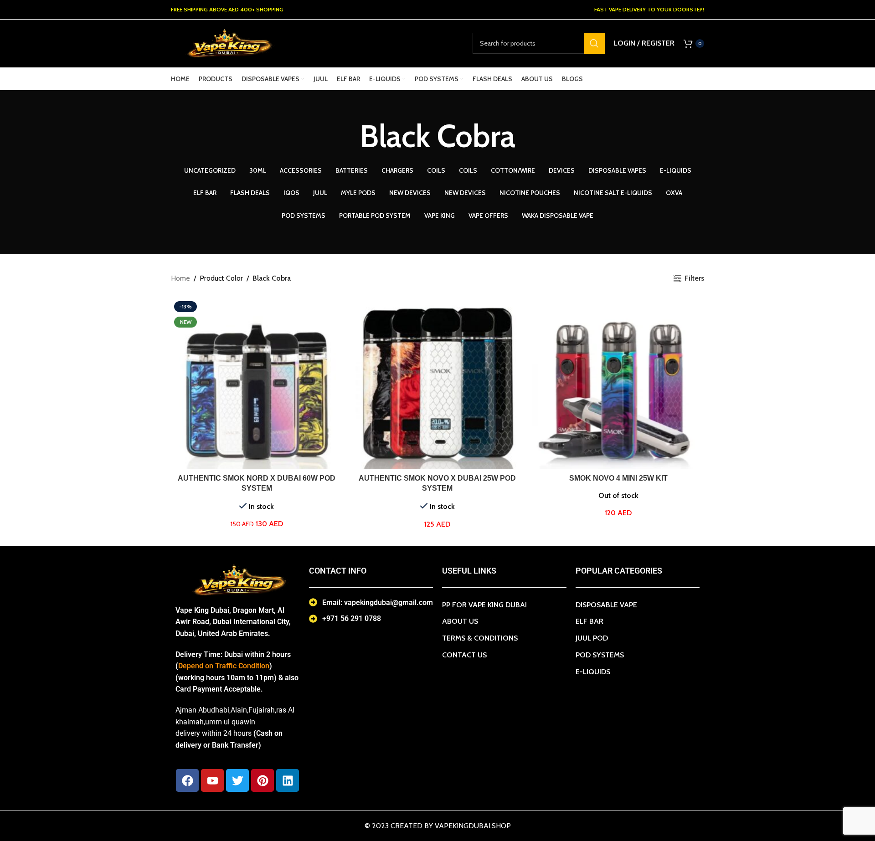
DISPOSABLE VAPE (606, 604)
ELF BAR (589, 621)
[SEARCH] (594, 43)
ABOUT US (460, 621)
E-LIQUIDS (593, 671)
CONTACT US (464, 655)
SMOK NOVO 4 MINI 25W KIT (618, 478)
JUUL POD (592, 638)
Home (180, 278)
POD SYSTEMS (600, 655)
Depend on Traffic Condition (223, 666)
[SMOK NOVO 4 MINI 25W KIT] (618, 384)
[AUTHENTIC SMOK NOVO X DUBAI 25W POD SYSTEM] (438, 384)
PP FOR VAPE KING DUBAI (484, 604)
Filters (694, 278)
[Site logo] (228, 42)
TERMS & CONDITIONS (480, 638)
